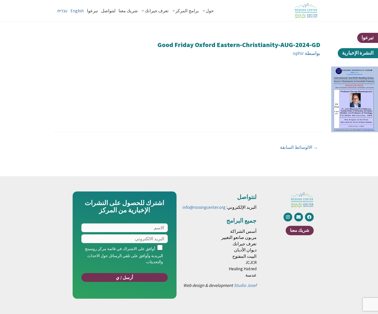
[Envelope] (298, 217)
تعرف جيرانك (157, 11)
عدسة (251, 275)
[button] (367, 38)
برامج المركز (187, 11)
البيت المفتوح (244, 256)
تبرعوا (92, 11)
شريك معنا (128, 11)
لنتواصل (108, 11)
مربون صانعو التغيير (239, 237)
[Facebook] (309, 217)
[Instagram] (288, 217)
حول (210, 11)
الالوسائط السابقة (299, 147)
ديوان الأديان (245, 250)
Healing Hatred (243, 269)
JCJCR (251, 262)
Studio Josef (245, 285)
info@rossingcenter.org (204, 207)
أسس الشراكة (243, 231)
